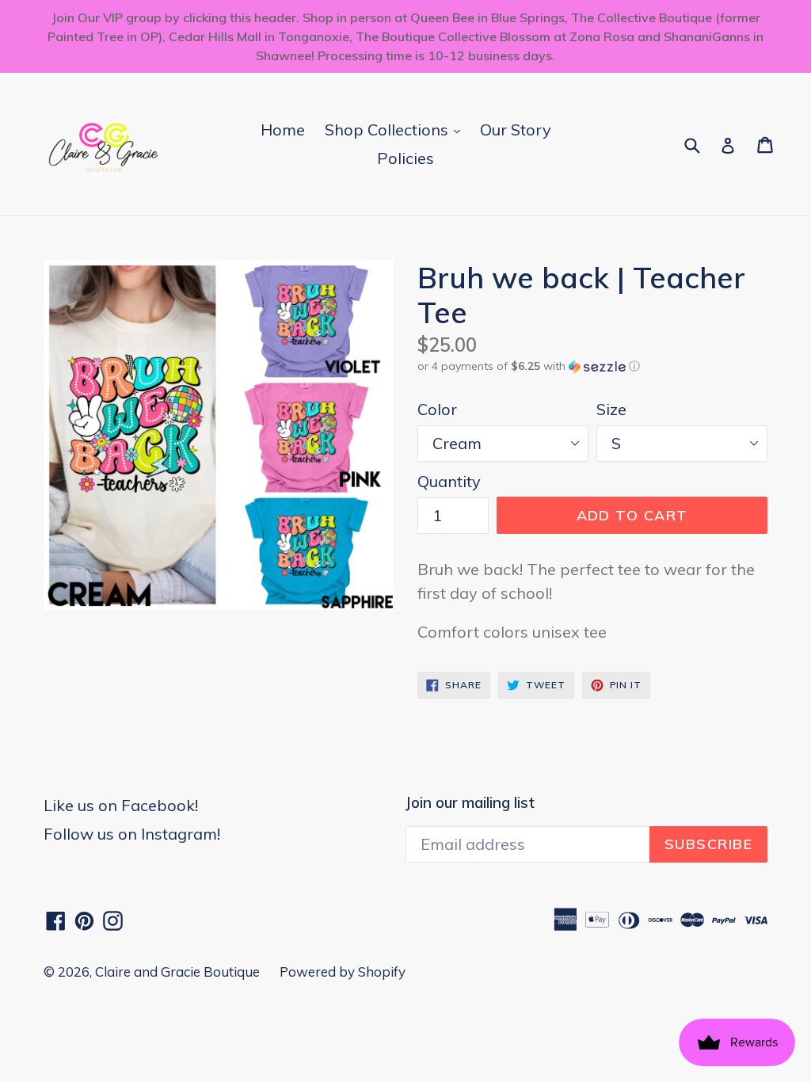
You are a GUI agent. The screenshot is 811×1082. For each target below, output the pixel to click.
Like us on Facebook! (121, 805)
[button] (592, 366)
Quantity (449, 481)
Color (437, 409)
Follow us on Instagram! (132, 834)
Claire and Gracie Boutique (177, 971)
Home (283, 129)
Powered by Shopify (343, 971)
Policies (405, 158)
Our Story (515, 129)
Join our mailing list (470, 803)
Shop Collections (396, 129)
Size (611, 409)
